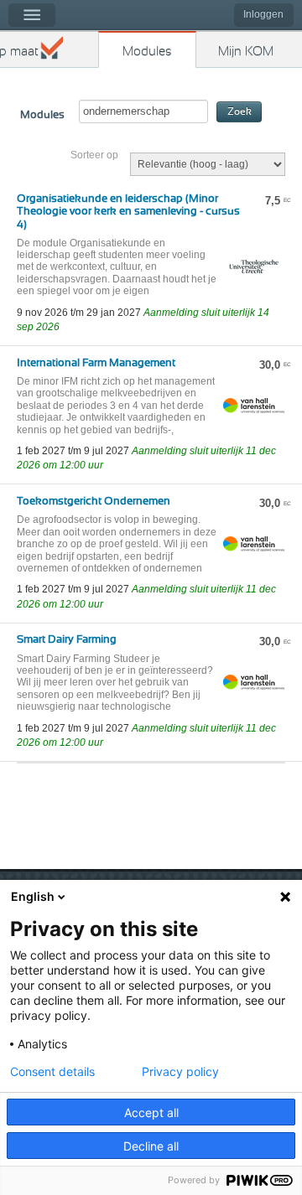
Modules (147, 51)
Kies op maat (19, 51)
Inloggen (263, 14)
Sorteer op (94, 155)
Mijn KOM (245, 51)
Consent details (52, 1072)
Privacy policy (180, 1072)
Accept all (151, 1112)
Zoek (239, 111)
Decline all (151, 1146)
